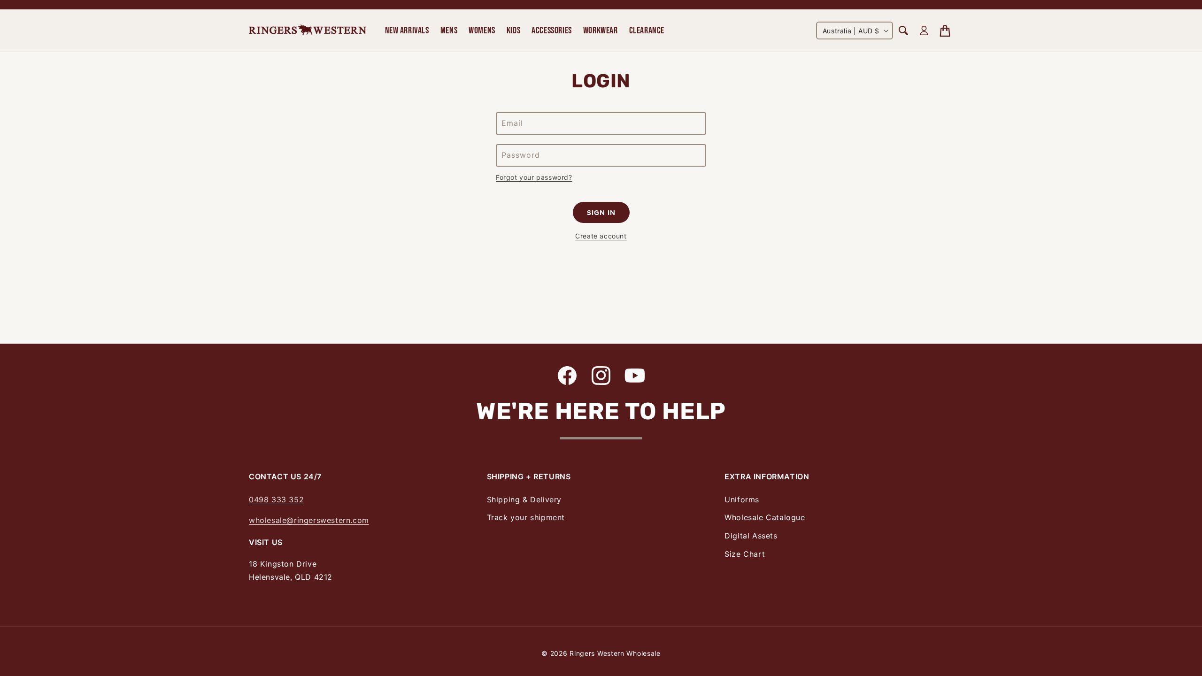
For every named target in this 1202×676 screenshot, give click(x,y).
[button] (407, 30)
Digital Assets (750, 535)
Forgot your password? (534, 177)
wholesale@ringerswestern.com (309, 520)
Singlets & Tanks (278, 13)
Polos (258, 13)
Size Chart (744, 554)
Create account (600, 236)
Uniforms (741, 499)
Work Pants (268, 13)
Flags (860, 13)
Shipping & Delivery (524, 499)
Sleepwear (388, 13)
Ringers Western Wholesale (615, 653)
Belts (258, 13)
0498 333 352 (276, 499)
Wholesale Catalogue (764, 517)
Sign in (601, 212)
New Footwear (274, 13)
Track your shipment (526, 517)
